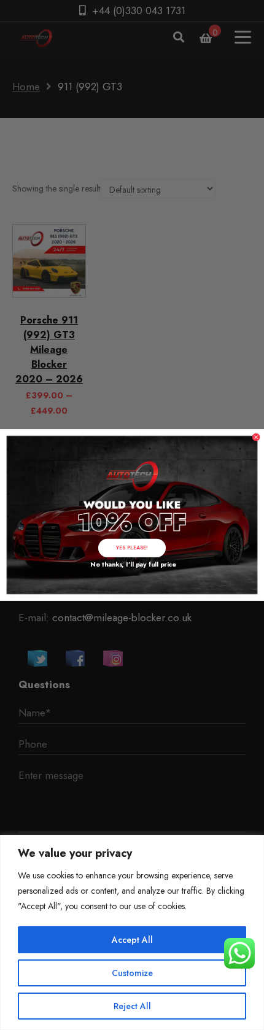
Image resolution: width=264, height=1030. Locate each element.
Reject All (132, 1006)
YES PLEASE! (132, 547)
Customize (132, 973)
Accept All (132, 940)
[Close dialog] (256, 437)
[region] (132, 932)
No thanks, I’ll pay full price (132, 564)
